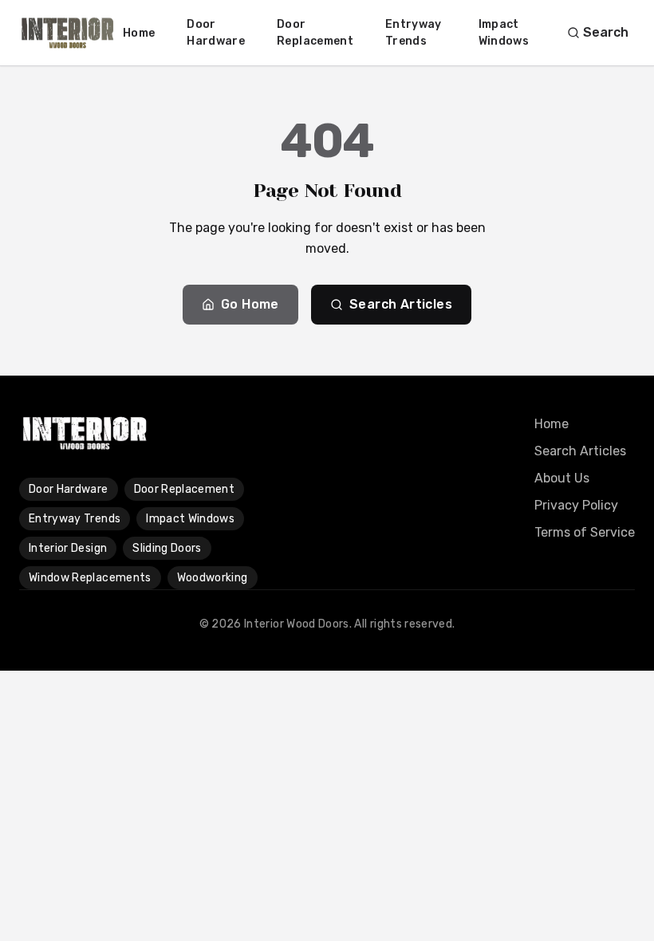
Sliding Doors (167, 548)
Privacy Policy (576, 505)
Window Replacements (90, 578)
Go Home (250, 304)
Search (605, 32)
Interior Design (68, 548)
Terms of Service (584, 532)
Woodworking (212, 578)
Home (139, 33)
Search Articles (400, 304)
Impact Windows (504, 33)
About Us (561, 478)
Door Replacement (315, 33)
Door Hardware (216, 33)
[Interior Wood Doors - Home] (67, 33)
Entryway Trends (413, 33)
